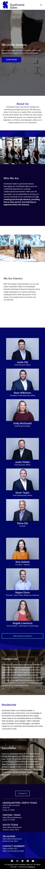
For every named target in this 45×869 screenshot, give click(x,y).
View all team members (22, 636)
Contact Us (22, 793)
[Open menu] (41, 5)
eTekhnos (31, 867)
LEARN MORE (11, 59)
